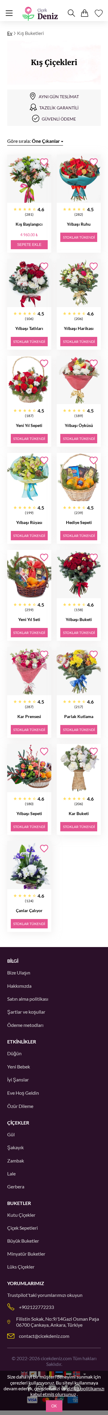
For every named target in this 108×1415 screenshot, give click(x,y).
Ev (9, 33)
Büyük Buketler (23, 1241)
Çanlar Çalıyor (29, 910)
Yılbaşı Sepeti (29, 813)
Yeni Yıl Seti (29, 619)
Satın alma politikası (27, 999)
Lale (11, 1173)
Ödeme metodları (25, 1025)
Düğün (14, 1053)
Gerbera (15, 1186)
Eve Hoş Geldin (23, 1093)
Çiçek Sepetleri (22, 1228)
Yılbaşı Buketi (79, 619)
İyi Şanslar (18, 1079)
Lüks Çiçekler (20, 1266)
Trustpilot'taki (22, 1295)
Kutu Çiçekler (21, 1215)
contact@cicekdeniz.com (44, 1336)
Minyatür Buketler (26, 1254)
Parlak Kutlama (78, 716)
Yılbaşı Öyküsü (79, 425)
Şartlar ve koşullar (26, 1012)
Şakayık (15, 1147)
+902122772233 (36, 1307)
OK (54, 1406)
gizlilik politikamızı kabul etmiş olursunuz (67, 1391)
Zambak (15, 1160)
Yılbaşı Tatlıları (29, 328)
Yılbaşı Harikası (79, 328)
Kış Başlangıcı (29, 224)
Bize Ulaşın (18, 972)
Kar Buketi (79, 813)
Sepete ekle (29, 245)
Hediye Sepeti (79, 522)
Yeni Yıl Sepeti (29, 425)
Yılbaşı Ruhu (79, 224)
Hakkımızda (19, 986)
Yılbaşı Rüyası (29, 522)
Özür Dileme (20, 1106)
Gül (11, 1134)
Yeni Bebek (18, 1066)
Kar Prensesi (29, 716)
